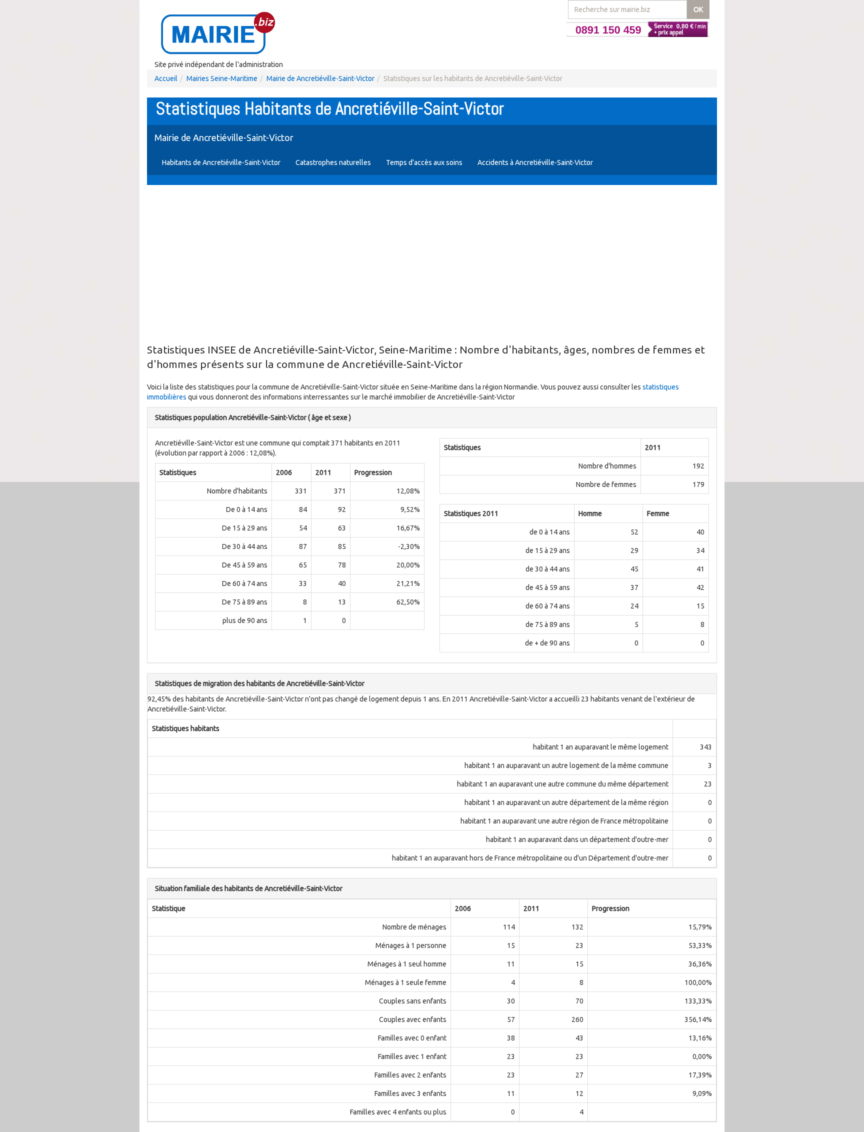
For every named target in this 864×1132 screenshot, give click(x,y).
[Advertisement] (432, 265)
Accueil (166, 78)
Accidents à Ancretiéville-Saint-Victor (535, 162)
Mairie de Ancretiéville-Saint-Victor (320, 78)
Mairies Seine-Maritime (222, 78)
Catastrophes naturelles (333, 162)
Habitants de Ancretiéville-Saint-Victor (221, 162)
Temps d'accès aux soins (424, 162)
